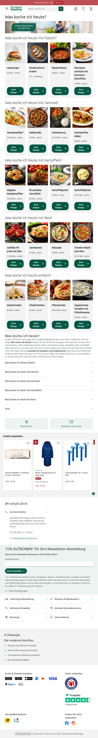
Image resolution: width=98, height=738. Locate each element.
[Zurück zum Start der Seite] (95, 721)
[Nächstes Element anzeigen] (93, 493)
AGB (58, 734)
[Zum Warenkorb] (91, 9)
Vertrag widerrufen (23, 734)
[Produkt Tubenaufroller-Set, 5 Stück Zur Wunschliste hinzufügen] (88, 443)
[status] (42, 9)
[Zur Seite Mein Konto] (76, 9)
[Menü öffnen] (7, 9)
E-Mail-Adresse (11, 559)
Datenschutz (14, 583)
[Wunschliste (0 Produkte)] (83, 9)
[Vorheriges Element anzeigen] (4, 493)
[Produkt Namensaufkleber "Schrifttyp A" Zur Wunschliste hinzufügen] (28, 443)
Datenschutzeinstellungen (73, 734)
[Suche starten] (61, 9)
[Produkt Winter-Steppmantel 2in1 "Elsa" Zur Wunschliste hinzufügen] (58, 443)
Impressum (38, 734)
